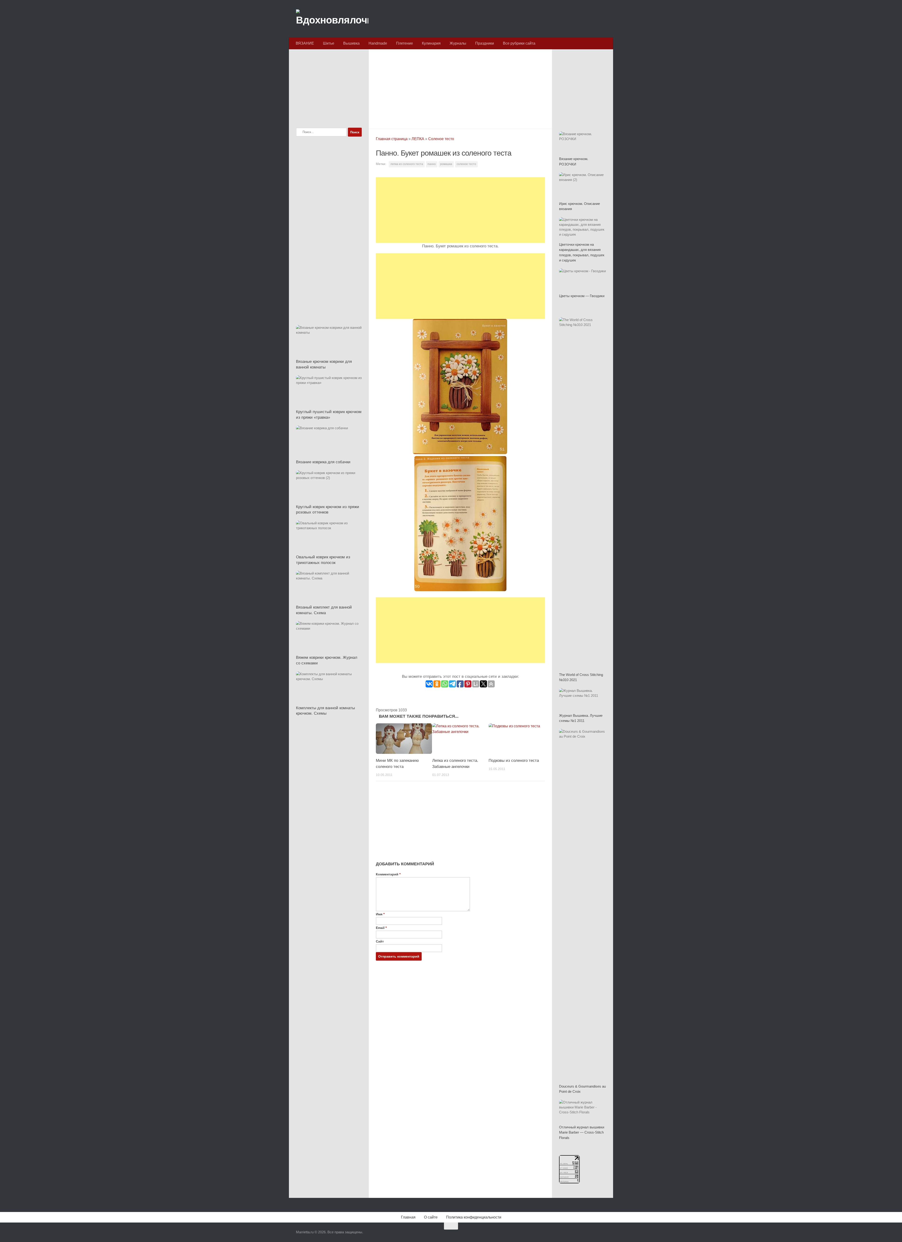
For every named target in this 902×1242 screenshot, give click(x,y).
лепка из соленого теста (406, 164)
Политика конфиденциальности (473, 1217)
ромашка (446, 164)
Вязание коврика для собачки (323, 462)
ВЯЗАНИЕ (305, 43)
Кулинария (431, 43)
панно (432, 164)
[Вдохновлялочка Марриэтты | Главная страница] (332, 18)
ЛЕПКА (418, 139)
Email (381, 928)
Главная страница (392, 139)
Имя (380, 914)
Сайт (380, 941)
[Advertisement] (460, 88)
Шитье (328, 43)
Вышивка (351, 43)
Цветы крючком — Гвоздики (581, 296)
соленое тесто (466, 164)
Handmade (378, 43)
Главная (408, 1217)
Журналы (458, 43)
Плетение (404, 43)
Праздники (484, 43)
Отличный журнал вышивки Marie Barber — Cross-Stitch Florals (581, 1132)
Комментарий (388, 874)
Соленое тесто (441, 139)
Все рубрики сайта (519, 43)
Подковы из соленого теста (514, 760)
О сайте (431, 1217)
